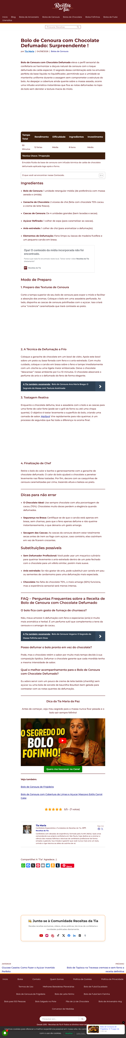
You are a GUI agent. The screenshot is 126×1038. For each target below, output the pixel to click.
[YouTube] (41, 935)
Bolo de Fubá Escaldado (95, 986)
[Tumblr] (85, 935)
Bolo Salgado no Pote (45, 1001)
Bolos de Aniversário (29, 17)
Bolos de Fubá (110, 17)
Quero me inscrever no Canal (63, 769)
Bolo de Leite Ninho (64, 994)
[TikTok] (58, 935)
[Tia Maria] (27, 833)
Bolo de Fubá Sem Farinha (97, 994)
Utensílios (7, 20)
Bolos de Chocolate (72, 17)
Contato (36, 979)
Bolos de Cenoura (51, 17)
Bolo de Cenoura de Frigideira (37, 786)
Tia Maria (29, 51)
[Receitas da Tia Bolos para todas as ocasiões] (63, 7)
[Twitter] (102, 828)
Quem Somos (57, 979)
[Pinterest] (52, 935)
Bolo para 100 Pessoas (15, 1001)
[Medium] (79, 935)
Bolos (20, 979)
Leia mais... (81, 1033)
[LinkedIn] (74, 935)
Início (5, 17)
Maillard (45, 416)
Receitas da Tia (42, 831)
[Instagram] (47, 935)
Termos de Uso (26, 986)
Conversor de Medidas (63, 1009)
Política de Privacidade (112, 979)
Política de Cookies (82, 979)
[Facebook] (98, 828)
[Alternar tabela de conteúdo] (100, 175)
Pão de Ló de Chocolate (77, 1001)
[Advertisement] (63, 112)
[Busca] (78, 27)
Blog (13, 17)
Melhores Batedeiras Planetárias (58, 986)
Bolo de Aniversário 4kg (110, 1001)
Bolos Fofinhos (92, 17)
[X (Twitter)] (63, 935)
